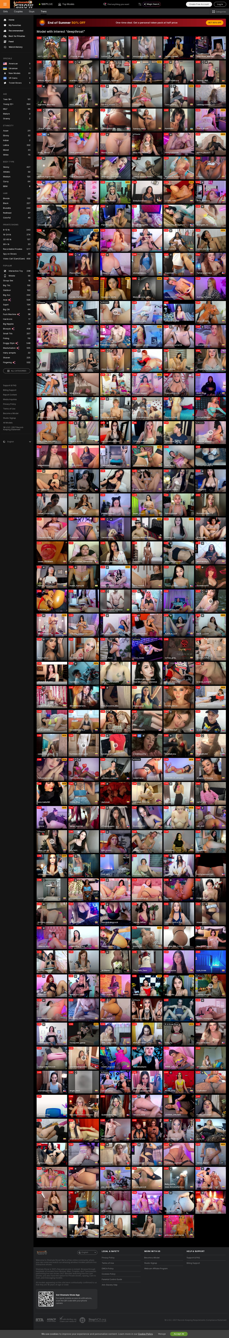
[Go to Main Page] (23, 4)
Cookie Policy (145, 1334)
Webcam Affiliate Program (156, 1268)
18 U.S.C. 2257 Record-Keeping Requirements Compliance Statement (195, 1320)
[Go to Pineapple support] (82, 1320)
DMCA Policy (108, 1268)
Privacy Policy (9, 404)
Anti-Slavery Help (109, 1285)
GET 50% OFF (214, 23)
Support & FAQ (9, 385)
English (85, 1252)
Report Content (10, 395)
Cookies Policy (108, 1274)
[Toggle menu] (5, 4)
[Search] (140, 4)
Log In (220, 4)
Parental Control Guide (112, 1279)
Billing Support (9, 390)
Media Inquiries (10, 399)
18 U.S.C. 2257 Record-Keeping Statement (13, 428)
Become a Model (10, 413)
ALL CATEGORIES (18, 371)
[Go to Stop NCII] (97, 1320)
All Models (8, 423)
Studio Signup (9, 418)
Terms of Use (9, 409)
